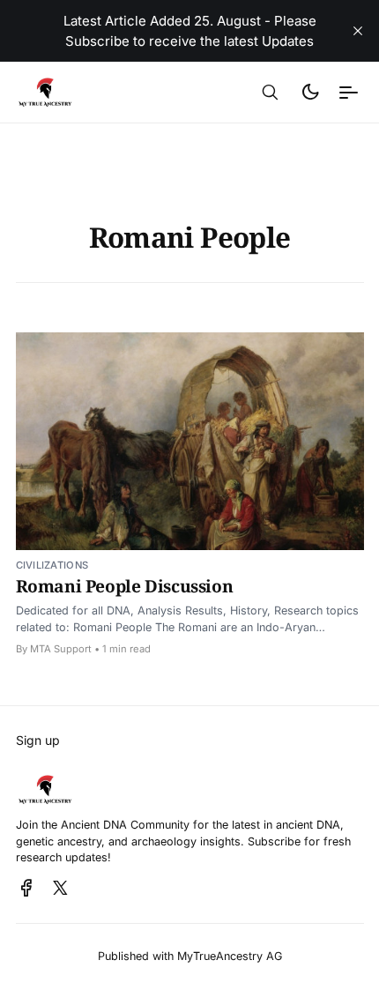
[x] (60, 888)
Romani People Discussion (125, 586)
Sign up (38, 740)
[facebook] (26, 888)
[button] (270, 92)
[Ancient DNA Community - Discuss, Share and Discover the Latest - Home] (84, 92)
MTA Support (61, 649)
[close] (358, 31)
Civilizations (52, 565)
